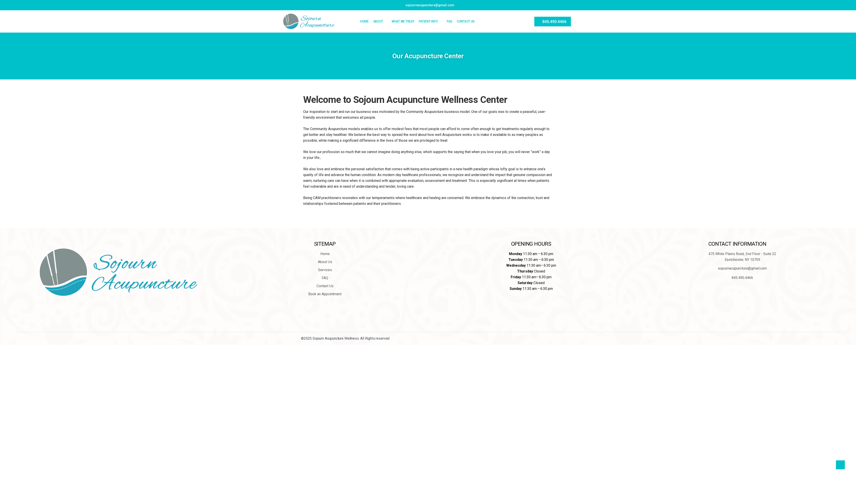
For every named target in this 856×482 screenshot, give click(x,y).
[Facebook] (108, 312)
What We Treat (403, 21)
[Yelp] (120, 312)
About (378, 21)
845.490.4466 (554, 21)
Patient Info (428, 21)
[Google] (132, 312)
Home (364, 21)
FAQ (449, 21)
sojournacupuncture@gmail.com (429, 5)
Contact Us (466, 21)
